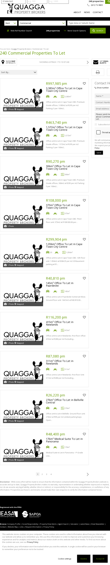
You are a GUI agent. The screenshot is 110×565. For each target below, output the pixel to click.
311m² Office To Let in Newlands (59, 362)
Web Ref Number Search (21, 30)
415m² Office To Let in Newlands (59, 323)
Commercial (37, 49)
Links (21, 527)
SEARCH (99, 30)
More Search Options (77, 30)
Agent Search (63, 524)
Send (99, 152)
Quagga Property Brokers (21, 49)
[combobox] (17, 72)
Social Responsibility (30, 524)
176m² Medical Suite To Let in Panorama (64, 440)
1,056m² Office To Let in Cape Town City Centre (64, 245)
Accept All (100, 558)
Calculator (74, 524)
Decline (83, 558)
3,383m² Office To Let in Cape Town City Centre (64, 89)
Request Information (33, 527)
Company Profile (13, 524)
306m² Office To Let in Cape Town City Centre (63, 167)
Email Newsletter (97, 524)
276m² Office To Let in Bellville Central (65, 401)
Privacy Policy (48, 527)
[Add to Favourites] (84, 83)
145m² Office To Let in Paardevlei (59, 284)
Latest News (84, 524)
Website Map (13, 527)
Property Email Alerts (48, 524)
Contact (3, 527)
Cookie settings (64, 558)
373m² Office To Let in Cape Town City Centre (63, 206)
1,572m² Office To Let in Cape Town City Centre (64, 128)
